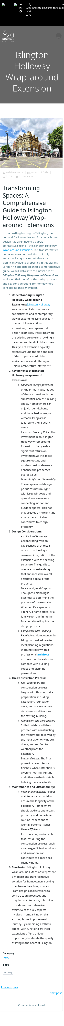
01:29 (9, 176)
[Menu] (59, 36)
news (6, 957)
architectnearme (14, 172)
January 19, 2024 (39, 172)
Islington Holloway (38, 304)
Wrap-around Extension (17, 250)
